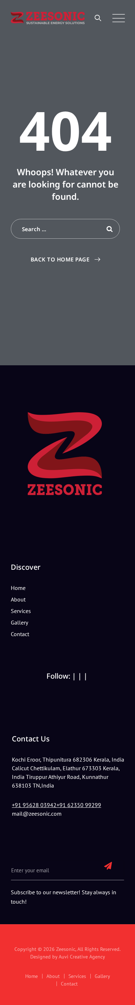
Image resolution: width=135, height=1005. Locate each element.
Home (18, 587)
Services (21, 610)
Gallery (19, 622)
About (18, 599)
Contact (20, 634)
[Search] (98, 18)
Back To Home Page (60, 259)
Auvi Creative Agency (82, 956)
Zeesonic (65, 949)
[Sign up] (107, 865)
